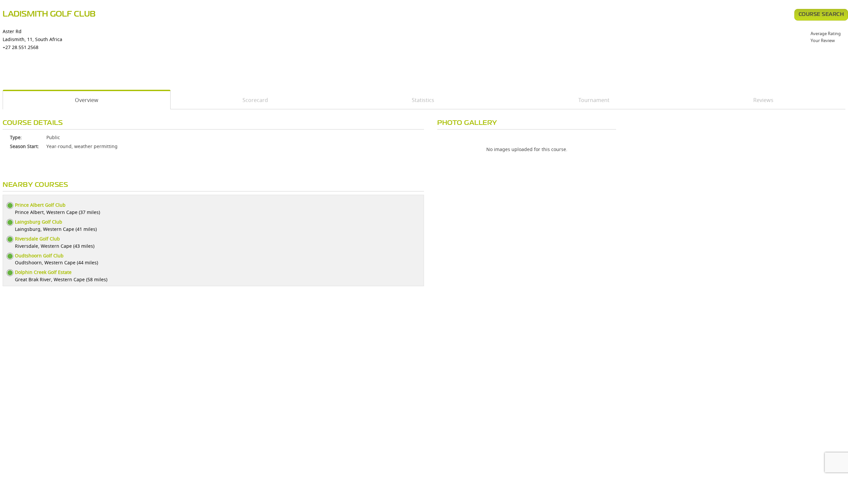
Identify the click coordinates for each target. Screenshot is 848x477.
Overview (86, 100)
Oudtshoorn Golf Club (39, 255)
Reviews (763, 100)
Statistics (423, 100)
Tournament (594, 100)
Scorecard (255, 100)
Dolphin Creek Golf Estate (43, 272)
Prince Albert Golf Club (40, 205)
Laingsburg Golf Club (38, 222)
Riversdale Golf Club (37, 239)
